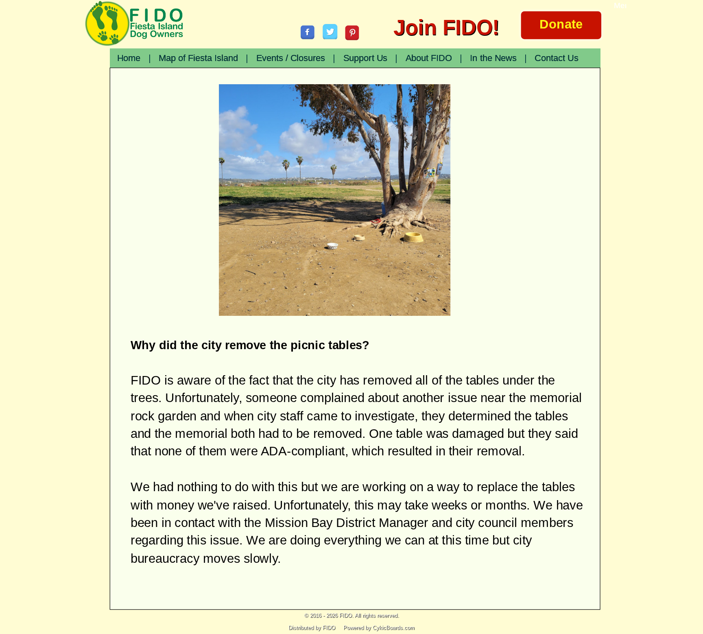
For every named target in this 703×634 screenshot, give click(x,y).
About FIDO (429, 58)
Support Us (365, 58)
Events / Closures (290, 58)
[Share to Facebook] (307, 32)
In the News (493, 58)
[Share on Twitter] (330, 31)
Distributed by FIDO (311, 628)
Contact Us (556, 58)
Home (129, 58)
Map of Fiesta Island (198, 58)
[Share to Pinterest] (352, 32)
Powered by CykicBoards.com (379, 628)
